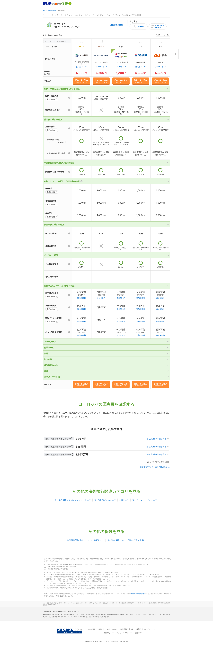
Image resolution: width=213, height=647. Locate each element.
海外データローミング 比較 (144, 500)
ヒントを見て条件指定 (159, 26)
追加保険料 (81, 298)
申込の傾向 (51, 99)
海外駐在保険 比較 (115, 540)
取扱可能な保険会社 (138, 594)
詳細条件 (141, 26)
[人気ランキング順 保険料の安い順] (163, 35)
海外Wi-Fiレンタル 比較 (105, 500)
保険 (44, 10)
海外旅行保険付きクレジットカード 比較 (72, 500)
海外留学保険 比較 (75, 540)
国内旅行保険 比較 (136, 540)
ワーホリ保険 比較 (95, 540)
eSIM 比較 (124, 500)
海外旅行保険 (52, 10)
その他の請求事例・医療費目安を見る (154, 467)
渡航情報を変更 (116, 25)
